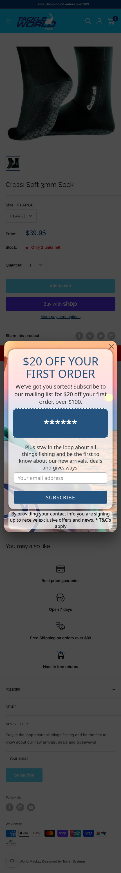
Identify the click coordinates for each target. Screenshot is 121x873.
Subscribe (60, 497)
